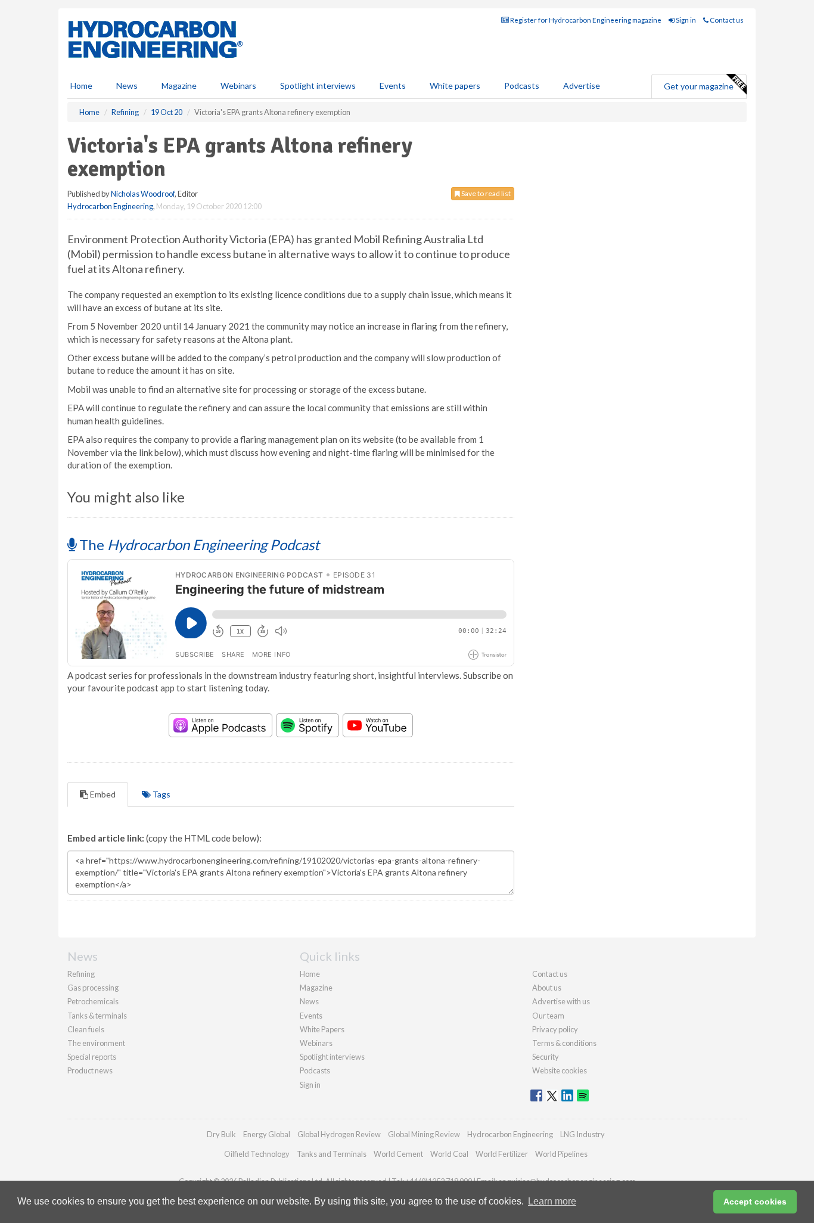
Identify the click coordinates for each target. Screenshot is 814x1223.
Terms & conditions (564, 1043)
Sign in (685, 20)
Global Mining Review (424, 1134)
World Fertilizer (502, 1154)
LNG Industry (582, 1134)
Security (545, 1056)
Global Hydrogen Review (339, 1134)
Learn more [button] (552, 1201)
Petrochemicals (93, 1001)
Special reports (91, 1056)
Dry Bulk (221, 1134)
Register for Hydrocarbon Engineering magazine (585, 20)
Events (393, 85)
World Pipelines (561, 1154)
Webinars (238, 85)
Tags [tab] (160, 794)
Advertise (581, 85)
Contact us (726, 20)
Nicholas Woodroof (143, 193)
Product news (90, 1070)
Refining (81, 974)
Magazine (179, 85)
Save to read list (485, 193)
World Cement (398, 1154)
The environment (96, 1043)
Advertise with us (561, 1001)
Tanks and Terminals (331, 1154)
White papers (455, 85)
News (309, 1001)
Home (81, 85)
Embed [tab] (102, 794)
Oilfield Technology (257, 1154)
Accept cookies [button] (755, 1201)
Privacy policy (555, 1029)
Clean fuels (85, 1029)
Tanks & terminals (97, 1015)
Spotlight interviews (318, 85)
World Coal (449, 1154)
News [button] (127, 85)
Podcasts (521, 85)
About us (546, 987)
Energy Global (266, 1134)
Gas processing (93, 987)
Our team (548, 1015)
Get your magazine (699, 86)
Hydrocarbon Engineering (110, 206)
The (197, 544)
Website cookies (559, 1070)
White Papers (322, 1029)
